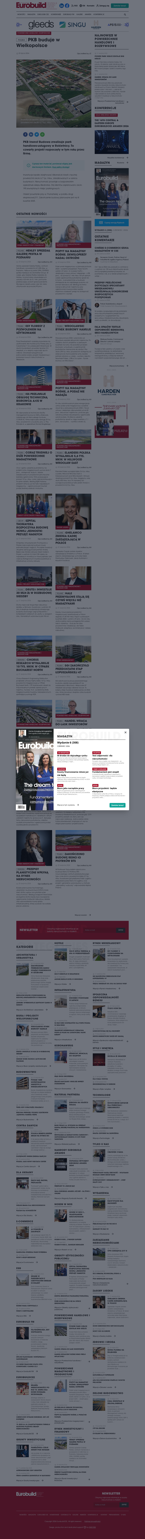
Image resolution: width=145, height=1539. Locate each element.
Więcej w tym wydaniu (68, 805)
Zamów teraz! (117, 805)
